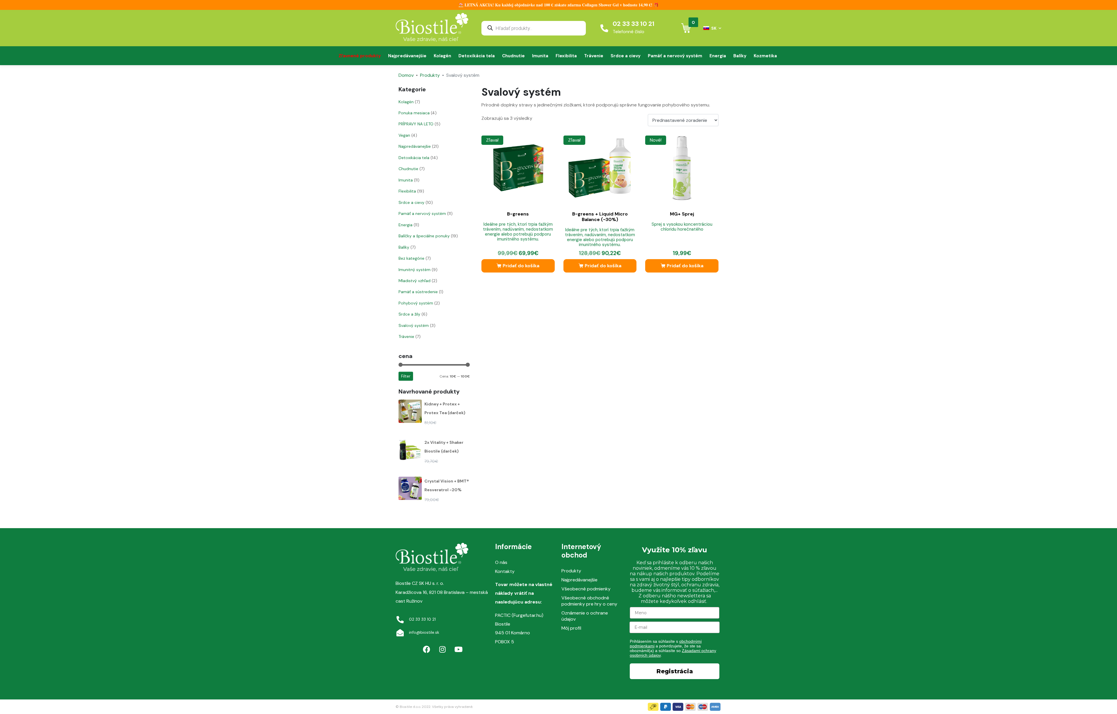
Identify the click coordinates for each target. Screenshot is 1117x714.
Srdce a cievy (626, 56)
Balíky (739, 56)
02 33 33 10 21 (633, 23)
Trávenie (593, 56)
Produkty (571, 571)
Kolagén (442, 56)
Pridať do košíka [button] (521, 266)
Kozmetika (765, 56)
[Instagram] (442, 649)
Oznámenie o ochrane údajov (584, 616)
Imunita (540, 56)
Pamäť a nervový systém (675, 56)
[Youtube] (458, 649)
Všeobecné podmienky (586, 589)
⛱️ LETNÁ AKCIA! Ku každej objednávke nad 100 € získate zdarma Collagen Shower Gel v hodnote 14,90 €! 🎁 (558, 5)
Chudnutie (513, 56)
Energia (717, 56)
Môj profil (571, 628)
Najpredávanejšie (407, 56)
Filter (405, 376)
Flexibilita (566, 56)
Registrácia (675, 671)
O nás (501, 562)
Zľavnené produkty (360, 56)
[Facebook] (426, 649)
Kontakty (505, 571)
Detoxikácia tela (476, 56)
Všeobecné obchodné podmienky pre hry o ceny (589, 601)
